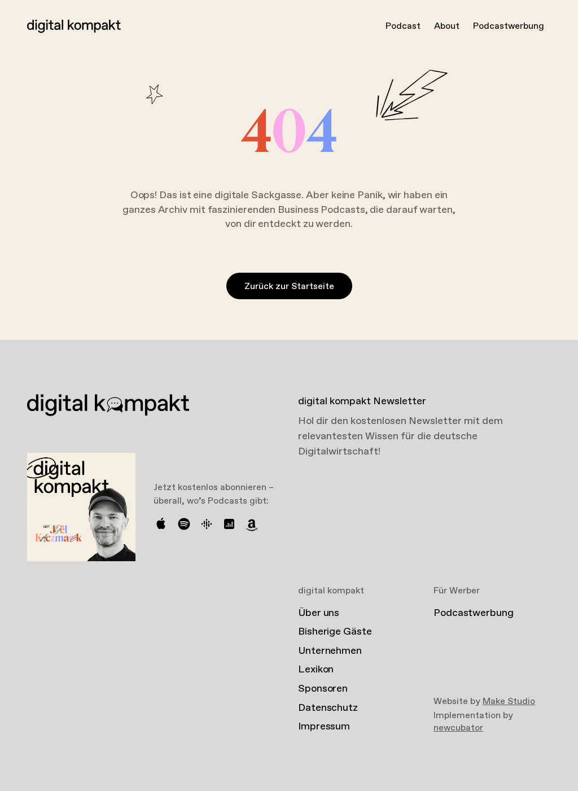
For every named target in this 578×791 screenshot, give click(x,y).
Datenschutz (328, 708)
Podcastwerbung (508, 26)
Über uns (318, 613)
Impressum (324, 726)
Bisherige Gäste (335, 632)
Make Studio (509, 701)
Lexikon (316, 669)
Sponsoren (323, 689)
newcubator (458, 728)
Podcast (403, 26)
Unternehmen (330, 651)
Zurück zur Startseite (289, 286)
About (446, 26)
